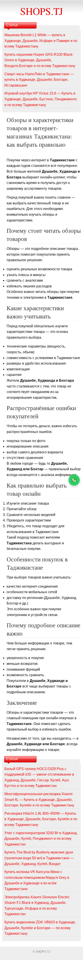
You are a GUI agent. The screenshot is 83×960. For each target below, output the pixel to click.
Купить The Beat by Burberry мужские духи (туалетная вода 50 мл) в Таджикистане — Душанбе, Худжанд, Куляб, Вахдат (39, 857)
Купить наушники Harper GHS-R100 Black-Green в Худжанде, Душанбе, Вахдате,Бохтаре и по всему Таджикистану (39, 60)
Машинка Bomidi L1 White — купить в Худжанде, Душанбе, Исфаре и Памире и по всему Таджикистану (40, 40)
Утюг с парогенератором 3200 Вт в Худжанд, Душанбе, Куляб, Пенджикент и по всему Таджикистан (40, 838)
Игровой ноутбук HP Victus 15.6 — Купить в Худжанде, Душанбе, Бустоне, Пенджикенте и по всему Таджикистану (40, 99)
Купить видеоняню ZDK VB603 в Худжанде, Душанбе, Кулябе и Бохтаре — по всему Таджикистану (40, 927)
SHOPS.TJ (41, 11)
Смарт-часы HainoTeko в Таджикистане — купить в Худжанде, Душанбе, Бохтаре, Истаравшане (39, 79)
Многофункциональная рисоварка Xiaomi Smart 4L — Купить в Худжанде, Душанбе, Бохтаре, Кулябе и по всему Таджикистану (39, 799)
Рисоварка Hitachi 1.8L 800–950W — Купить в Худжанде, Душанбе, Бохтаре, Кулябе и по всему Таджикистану (40, 819)
